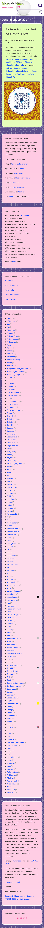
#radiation (13, 196)
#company (27, 178)
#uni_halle (9, 68)
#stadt (34, 71)
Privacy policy (17, 861)
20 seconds (24, 215)
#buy (21, 173)
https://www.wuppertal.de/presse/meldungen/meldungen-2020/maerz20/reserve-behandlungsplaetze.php (21, 62)
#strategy (21, 192)
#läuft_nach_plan (23, 74)
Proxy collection (11, 299)
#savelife (14, 164)
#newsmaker (19, 187)
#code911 (21, 168)
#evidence (15, 182)
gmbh (24, 40)
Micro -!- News (13, 3)
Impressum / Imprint (12, 882)
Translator (9, 281)
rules (14, 262)
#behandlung (26, 71)
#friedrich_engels (20, 68)
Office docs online (12, 295)
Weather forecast (11, 285)
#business (19, 178)
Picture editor (10, 290)
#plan (32, 74)
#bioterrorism (23, 164)
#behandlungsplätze (13, 71)
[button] (40, 5)
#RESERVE (10, 77)
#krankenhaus (10, 74)
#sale (16, 173)
